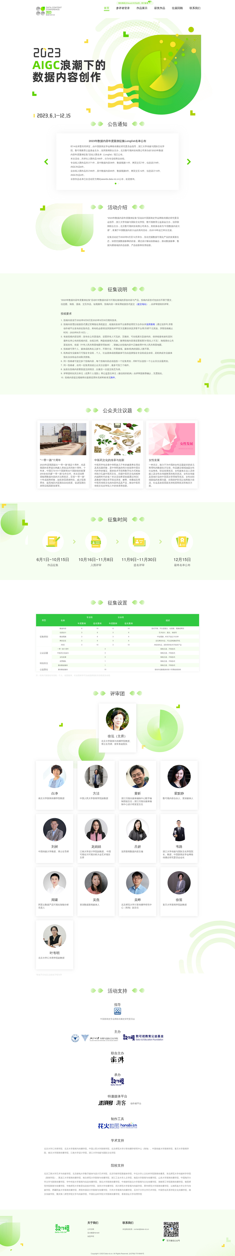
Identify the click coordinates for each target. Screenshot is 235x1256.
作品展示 (142, 8)
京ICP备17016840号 (136, 1253)
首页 (106, 8)
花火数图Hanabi (93, 1232)
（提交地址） (141, 304)
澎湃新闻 (150, 324)
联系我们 (195, 8)
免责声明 (90, 1236)
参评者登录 (123, 8)
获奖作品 (159, 8)
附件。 (114, 377)
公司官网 (90, 1229)
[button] (46, 161)
